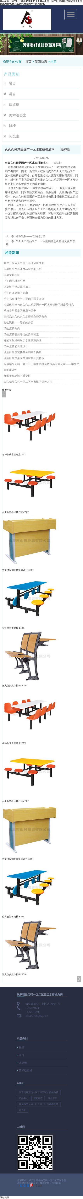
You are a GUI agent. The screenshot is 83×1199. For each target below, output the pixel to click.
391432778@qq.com (36, 1016)
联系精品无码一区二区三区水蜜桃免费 (38, 1104)
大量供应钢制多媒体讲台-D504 (18, 570)
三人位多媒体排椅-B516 (14, 685)
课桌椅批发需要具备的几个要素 (23, 352)
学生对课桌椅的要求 (16, 292)
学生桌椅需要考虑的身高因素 (21, 334)
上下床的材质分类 (14, 281)
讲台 (12, 94)
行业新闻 (52, 1098)
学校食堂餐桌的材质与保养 (20, 310)
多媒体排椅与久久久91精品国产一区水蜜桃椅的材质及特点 (39, 304)
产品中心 (23, 1098)
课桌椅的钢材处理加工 (17, 286)
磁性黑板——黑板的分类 (30, 236)
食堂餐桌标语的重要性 (17, 375)
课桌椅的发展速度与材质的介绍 (23, 269)
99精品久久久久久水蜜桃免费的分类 (25, 316)
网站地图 (4, 1197)
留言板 (22, 1110)
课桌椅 (14, 105)
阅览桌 (14, 136)
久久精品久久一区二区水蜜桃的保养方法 (28, 381)
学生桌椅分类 (12, 328)
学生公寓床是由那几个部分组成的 (24, 263)
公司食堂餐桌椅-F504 (13, 628)
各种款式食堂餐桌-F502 (14, 454)
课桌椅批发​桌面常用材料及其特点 (24, 358)
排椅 (12, 126)
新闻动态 (41, 61)
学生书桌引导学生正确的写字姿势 (24, 298)
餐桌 (12, 84)
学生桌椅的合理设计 (16, 346)
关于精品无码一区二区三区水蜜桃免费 (38, 1092)
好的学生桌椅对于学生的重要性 (23, 340)
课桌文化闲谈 (12, 275)
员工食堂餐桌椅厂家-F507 (15, 512)
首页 (28, 61)
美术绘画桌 (17, 115)
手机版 (38, 1185)
